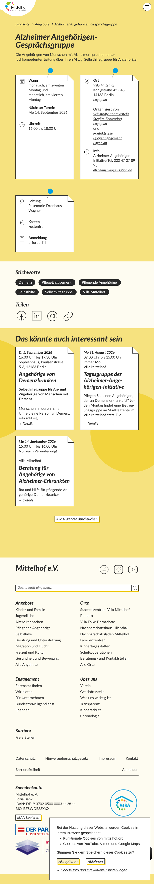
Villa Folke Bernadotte (97, 622)
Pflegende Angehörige (99, 282)
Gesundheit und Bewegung (37, 658)
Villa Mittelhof (94, 292)
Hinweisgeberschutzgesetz (66, 758)
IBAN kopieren (28, 818)
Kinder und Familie (30, 610)
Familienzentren (92, 640)
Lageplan (100, 100)
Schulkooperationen (96, 652)
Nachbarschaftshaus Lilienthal (104, 628)
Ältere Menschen (29, 622)
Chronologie (89, 716)
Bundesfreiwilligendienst (34, 704)
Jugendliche (24, 616)
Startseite (22, 24)
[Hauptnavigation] (147, 7)
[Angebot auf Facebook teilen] (21, 316)
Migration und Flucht (32, 646)
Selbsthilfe (27, 292)
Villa (103, 85)
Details (44, 424)
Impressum (107, 758)
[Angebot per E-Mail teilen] (52, 316)
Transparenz (90, 704)
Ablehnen (95, 862)
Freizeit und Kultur (30, 652)
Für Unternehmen (29, 698)
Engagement (27, 679)
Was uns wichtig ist (95, 698)
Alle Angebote (26, 665)
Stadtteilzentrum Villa (105, 610)
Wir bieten (23, 692)
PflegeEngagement (56, 282)
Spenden (22, 710)
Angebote (42, 24)
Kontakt (132, 758)
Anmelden (130, 770)
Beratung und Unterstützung (38, 640)
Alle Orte (87, 665)
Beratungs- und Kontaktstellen (104, 658)
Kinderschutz (90, 710)
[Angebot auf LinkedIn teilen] (37, 316)
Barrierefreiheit (27, 770)
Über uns (88, 679)
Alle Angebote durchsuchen (77, 519)
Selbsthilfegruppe (59, 292)
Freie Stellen (25, 737)
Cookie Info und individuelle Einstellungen (94, 870)
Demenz (25, 282)
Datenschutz (25, 758)
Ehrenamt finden (28, 686)
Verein (85, 686)
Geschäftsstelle (92, 692)
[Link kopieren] (69, 316)
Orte (84, 603)
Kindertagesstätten (95, 646)
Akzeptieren (68, 862)
